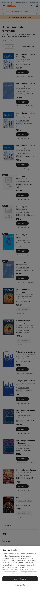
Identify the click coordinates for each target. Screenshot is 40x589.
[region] (20, 567)
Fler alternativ (20, 585)
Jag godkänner (20, 579)
